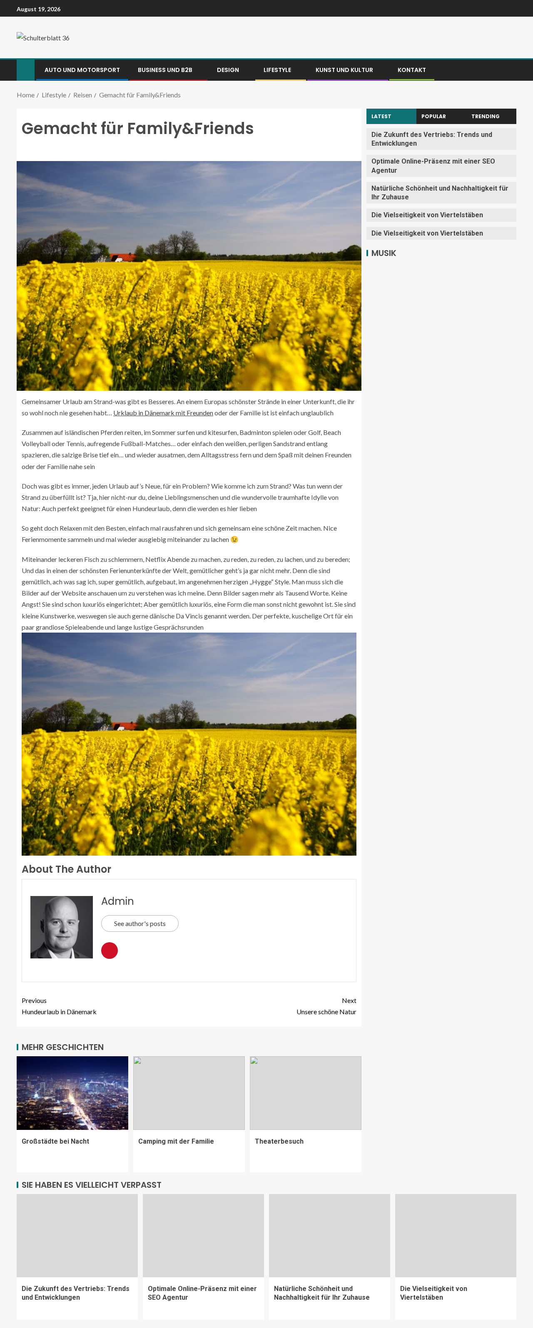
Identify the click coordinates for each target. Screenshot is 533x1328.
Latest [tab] (381, 116)
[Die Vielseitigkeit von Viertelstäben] (455, 1235)
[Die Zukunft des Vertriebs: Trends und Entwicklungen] (77, 1235)
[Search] (509, 70)
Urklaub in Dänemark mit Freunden (163, 413)
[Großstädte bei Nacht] (72, 1093)
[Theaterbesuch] (305, 1093)
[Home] (26, 69)
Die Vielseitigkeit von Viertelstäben (427, 215)
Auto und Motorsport (82, 70)
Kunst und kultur (344, 70)
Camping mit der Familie (176, 1141)
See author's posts (140, 923)
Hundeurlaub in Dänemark (59, 1005)
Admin (117, 901)
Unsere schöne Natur (326, 1005)
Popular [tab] (433, 116)
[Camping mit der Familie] (189, 1093)
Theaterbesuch (279, 1141)
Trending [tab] (485, 116)
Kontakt (412, 70)
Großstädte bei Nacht (55, 1141)
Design (228, 70)
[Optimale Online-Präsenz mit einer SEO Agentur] (203, 1235)
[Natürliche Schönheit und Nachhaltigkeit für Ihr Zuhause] (329, 1235)
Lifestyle (277, 70)
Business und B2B (165, 70)
